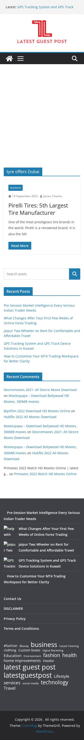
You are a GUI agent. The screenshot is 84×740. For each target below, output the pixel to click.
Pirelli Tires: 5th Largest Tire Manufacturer (38, 208)
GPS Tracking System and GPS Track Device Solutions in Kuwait (45, 9)
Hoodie (48, 661)
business (44, 644)
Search (74, 274)
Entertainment (32, 656)
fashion (51, 655)
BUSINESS (15, 187)
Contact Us (12, 598)
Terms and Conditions (21, 628)
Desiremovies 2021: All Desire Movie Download (40, 390)
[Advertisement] (42, 123)
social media (30, 683)
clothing (10, 650)
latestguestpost (28, 675)
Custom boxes (29, 650)
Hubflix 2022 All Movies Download (30, 417)
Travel (10, 688)
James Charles (52, 196)
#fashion (11, 646)
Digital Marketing (52, 650)
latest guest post (30, 667)
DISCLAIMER (13, 608)
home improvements (22, 660)
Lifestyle (61, 676)
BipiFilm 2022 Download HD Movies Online (37, 411)
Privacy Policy (15, 618)
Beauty (24, 646)
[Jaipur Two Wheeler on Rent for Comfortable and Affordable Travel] (9, 547)
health (69, 655)
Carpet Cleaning (69, 646)
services (12, 682)
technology (54, 682)
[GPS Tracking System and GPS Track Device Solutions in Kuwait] (9, 563)
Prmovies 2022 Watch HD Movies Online (45, 474)
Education (12, 655)
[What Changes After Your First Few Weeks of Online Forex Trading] (9, 531)
